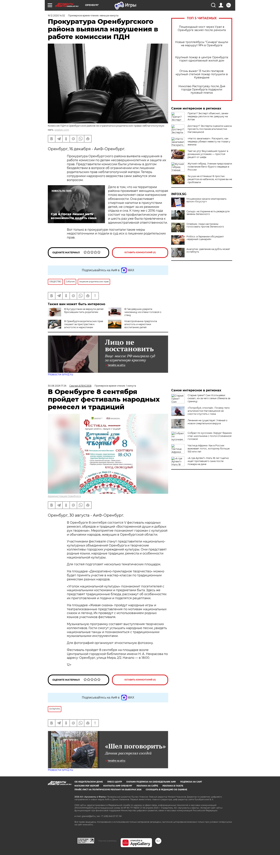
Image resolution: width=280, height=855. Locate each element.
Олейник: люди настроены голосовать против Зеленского (205, 225)
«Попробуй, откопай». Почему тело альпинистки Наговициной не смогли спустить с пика (209, 410)
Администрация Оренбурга (64, 496)
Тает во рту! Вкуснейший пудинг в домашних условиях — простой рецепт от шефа (208, 154)
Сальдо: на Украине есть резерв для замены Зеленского (208, 212)
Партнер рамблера (107, 841)
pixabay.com (61, 129)
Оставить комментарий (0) (140, 252)
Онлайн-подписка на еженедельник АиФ (151, 782)
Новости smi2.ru (60, 374)
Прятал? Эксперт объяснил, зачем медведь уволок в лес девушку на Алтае (208, 116)
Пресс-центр (114, 782)
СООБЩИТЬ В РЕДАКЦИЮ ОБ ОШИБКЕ (166, 789)
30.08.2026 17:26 (57, 385)
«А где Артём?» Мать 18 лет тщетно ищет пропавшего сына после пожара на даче (208, 461)
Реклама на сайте (147, 786)
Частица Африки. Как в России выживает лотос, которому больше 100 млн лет (209, 448)
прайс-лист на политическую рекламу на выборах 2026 (107, 789)
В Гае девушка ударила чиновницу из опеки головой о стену (142, 312)
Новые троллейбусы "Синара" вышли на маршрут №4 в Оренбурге (201, 44)
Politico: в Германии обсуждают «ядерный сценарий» (205, 238)
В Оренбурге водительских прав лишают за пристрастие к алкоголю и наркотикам (83, 324)
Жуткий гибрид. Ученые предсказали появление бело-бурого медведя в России (210, 166)
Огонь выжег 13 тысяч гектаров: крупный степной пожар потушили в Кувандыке (202, 74)
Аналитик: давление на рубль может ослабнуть (208, 250)
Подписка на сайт (191, 782)
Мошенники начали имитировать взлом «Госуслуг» (206, 200)
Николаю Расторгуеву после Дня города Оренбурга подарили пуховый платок (201, 89)
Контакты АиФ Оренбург (117, 786)
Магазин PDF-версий (86, 786)
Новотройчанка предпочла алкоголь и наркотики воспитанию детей (140, 324)
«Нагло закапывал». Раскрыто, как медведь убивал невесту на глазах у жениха (209, 141)
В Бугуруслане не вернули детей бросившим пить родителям (83, 310)
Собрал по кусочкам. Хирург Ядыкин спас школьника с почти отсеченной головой (210, 435)
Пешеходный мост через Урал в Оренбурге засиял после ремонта (202, 28)
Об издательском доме (88, 782)
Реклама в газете (172, 786)
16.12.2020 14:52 (56, 15)
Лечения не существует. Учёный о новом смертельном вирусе (207, 422)
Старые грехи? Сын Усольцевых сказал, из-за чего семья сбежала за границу (209, 398)
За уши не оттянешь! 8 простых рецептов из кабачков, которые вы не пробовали (210, 179)
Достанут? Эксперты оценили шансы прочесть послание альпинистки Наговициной (210, 128)
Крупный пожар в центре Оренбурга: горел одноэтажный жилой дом (201, 59)
